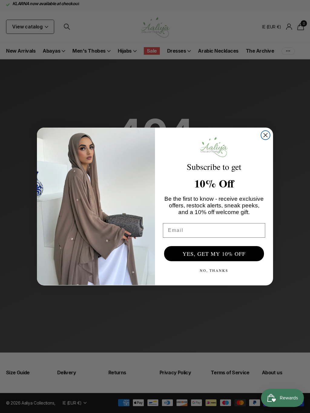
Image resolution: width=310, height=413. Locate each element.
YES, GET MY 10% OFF (214, 253)
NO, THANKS (214, 270)
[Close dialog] (265, 135)
